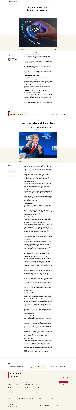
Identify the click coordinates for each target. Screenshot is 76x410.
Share (55, 49)
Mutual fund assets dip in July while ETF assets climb (12, 59)
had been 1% (49, 71)
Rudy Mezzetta (21, 49)
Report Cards (37, 1)
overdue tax (40, 56)
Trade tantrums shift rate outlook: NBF (58, 114)
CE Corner (49, 1)
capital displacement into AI (32, 225)
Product (38, 372)
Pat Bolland (21, 161)
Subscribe (63, 1)
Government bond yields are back (16, 114)
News (28, 1)
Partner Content (43, 1)
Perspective (32, 1)
